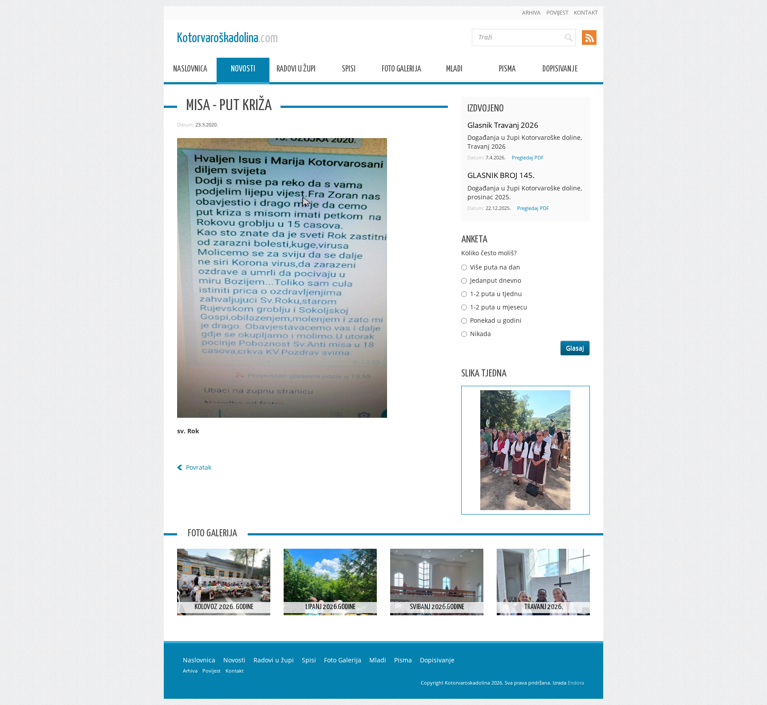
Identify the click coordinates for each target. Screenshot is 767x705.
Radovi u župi (296, 70)
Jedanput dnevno (495, 280)
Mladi (454, 70)
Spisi (349, 70)
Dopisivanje (559, 70)
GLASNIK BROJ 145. (501, 175)
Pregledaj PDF (528, 157)
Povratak (198, 467)
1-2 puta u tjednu (496, 293)
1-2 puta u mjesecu (498, 307)
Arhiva (531, 12)
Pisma (507, 70)
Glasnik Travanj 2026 (502, 125)
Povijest (557, 12)
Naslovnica (190, 70)
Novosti (243, 70)
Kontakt (586, 12)
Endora (576, 682)
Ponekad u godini (496, 320)
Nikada (480, 333)
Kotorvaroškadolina (227, 38)
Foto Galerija (401, 70)
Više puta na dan (495, 267)
